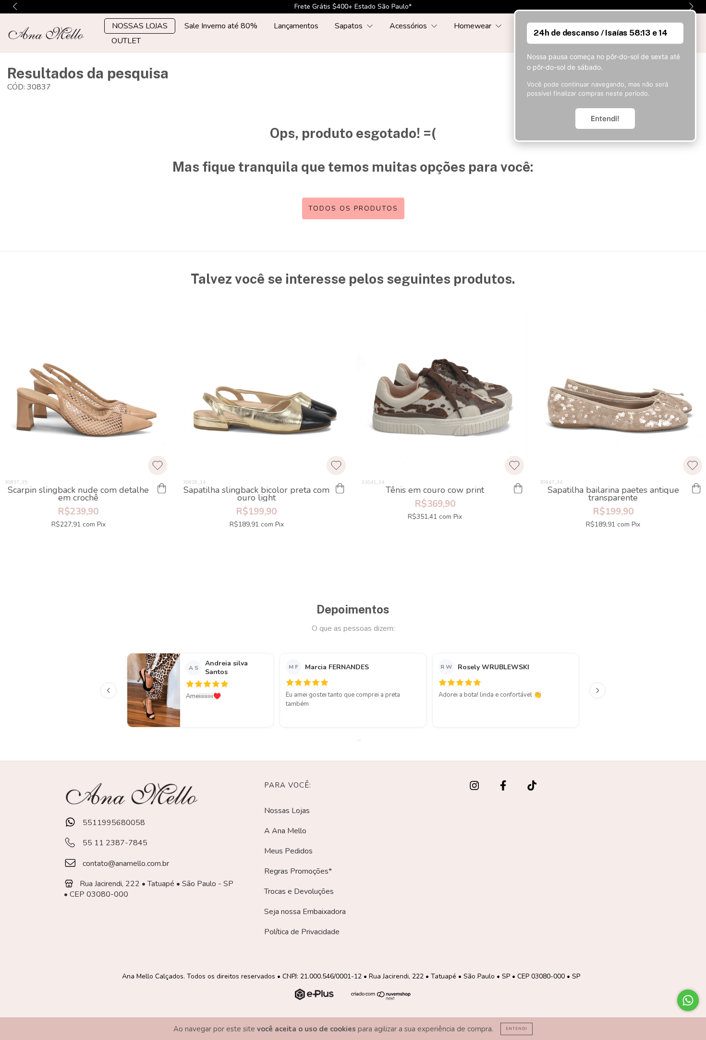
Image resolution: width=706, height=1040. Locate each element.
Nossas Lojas (287, 810)
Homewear (473, 26)
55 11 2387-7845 (114, 843)
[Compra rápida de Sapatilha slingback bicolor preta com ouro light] (340, 488)
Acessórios (409, 26)
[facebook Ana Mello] (504, 786)
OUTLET (126, 41)
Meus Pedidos (288, 851)
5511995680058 (113, 822)
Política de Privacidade (302, 932)
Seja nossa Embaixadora (305, 911)
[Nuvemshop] (315, 997)
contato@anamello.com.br (126, 863)
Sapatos (350, 26)
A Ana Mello (285, 831)
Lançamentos (296, 26)
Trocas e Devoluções (299, 891)
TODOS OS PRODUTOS (353, 208)
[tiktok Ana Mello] (532, 786)
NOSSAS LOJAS (140, 26)
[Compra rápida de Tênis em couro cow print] (518, 488)
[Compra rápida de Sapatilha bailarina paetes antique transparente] (696, 488)
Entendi (516, 1028)
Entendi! (605, 118)
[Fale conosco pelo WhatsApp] (688, 1000)
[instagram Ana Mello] (475, 786)
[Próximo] (597, 690)
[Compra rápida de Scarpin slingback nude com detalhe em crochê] (161, 488)
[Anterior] (108, 690)
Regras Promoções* (298, 871)
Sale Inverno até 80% (220, 26)
